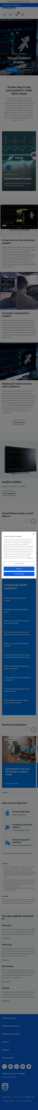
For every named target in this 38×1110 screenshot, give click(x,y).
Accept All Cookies (19, 573)
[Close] (34, 534)
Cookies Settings (18, 563)
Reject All (19, 568)
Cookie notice (29, 558)
